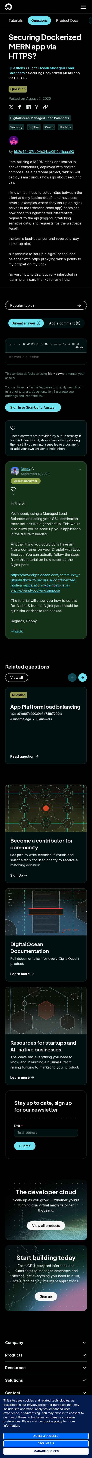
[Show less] (79, 469)
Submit (24, 1146)
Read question (22, 756)
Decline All (46, 1443)
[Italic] (15, 344)
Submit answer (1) (26, 323)
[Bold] (10, 344)
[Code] (78, 344)
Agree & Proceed (46, 1436)
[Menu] (83, 6)
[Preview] (77, 347)
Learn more (20, 974)
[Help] (81, 347)
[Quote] (64, 344)
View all (16, 677)
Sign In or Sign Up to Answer (33, 407)
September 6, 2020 (35, 474)
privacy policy (37, 1404)
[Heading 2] (46, 344)
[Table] (73, 344)
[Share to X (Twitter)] (11, 107)
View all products (46, 1225)
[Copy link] (45, 107)
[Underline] (19, 344)
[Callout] (69, 344)
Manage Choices (46, 1451)
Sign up (46, 1296)
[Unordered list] (55, 344)
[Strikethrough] (24, 344)
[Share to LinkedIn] (28, 107)
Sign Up (16, 875)
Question (18, 89)
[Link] (28, 344)
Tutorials (16, 20)
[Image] (33, 344)
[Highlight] (37, 344)
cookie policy (53, 1421)
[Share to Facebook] (19, 107)
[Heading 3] (51, 344)
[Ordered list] (60, 344)
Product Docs (67, 20)
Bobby (25, 469)
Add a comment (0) (64, 323)
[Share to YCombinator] (36, 107)
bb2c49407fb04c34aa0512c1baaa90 (44, 151)
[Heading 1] (42, 344)
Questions (39, 20)
